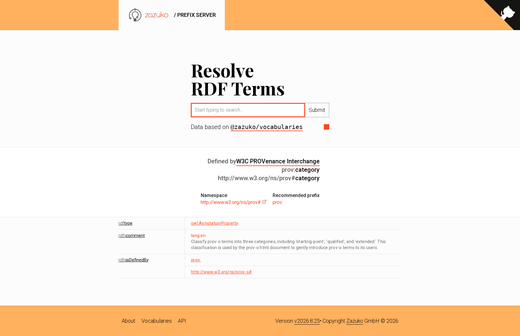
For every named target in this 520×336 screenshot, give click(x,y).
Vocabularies (156, 321)
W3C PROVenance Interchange (278, 161)
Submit (317, 110)
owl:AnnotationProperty (214, 223)
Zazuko (354, 321)
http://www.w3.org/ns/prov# (231, 202)
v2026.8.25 (307, 321)
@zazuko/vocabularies (267, 127)
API (182, 321)
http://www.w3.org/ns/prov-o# (221, 272)
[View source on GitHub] (502, 15)
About (128, 321)
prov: (196, 259)
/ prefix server (194, 15)
